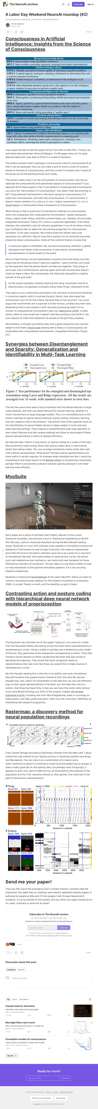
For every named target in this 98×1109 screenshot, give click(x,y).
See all (10, 1055)
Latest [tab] (14, 999)
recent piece (12, 205)
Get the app (61, 1098)
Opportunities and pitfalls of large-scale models (25, 1042)
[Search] (63, 4)
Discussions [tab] (23, 999)
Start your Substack (43, 1098)
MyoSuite (16, 476)
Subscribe (78, 4)
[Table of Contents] (2, 554)
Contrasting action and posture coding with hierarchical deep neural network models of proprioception (48, 599)
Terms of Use (60, 933)
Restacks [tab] (21, 970)
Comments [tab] (11, 970)
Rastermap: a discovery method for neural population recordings (44, 714)
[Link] (2, 44)
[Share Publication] (68, 4)
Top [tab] (8, 999)
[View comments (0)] (16, 31)
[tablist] (15, 969)
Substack (37, 1104)
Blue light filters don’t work (20, 1022)
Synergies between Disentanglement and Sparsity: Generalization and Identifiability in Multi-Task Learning (46, 349)
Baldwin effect (54, 460)
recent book (34, 327)
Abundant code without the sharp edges (21, 1009)
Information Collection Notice (48, 935)
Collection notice (66, 1092)
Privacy (49, 1092)
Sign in (90, 4)
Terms (55, 1092)
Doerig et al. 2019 (68, 310)
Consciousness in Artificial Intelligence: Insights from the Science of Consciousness (48, 44)
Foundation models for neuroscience (25, 1039)
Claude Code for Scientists (20, 1006)
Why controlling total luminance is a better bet (24, 1026)
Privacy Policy (67, 935)
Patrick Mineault (17, 24)
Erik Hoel (81, 201)
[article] (49, 1011)
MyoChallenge (39, 577)
